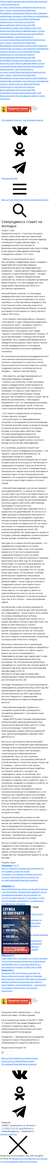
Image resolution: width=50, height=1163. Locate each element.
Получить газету (21, 120)
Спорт (13, 1061)
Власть (4, 199)
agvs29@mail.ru (26, 1128)
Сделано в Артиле (8, 1134)
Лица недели (28, 1061)
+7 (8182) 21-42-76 (9, 1128)
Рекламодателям (9, 178)
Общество (22, 199)
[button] (19, 189)
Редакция (17, 1064)
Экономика (32, 199)
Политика (12, 199)
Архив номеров (36, 120)
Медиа (19, 1061)
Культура (42, 199)
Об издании (7, 120)
